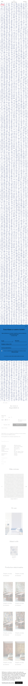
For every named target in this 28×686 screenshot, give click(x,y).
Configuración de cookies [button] (8, 682)
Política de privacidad (14, 351)
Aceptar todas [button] (19, 682)
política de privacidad (20, 356)
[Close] (26, 326)
